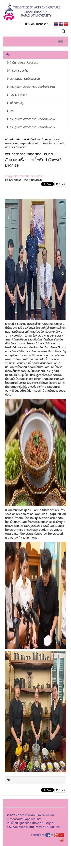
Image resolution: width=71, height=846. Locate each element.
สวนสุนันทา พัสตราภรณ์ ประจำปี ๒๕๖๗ (32, 119)
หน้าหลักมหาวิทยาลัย (36, 24)
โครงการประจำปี (19, 71)
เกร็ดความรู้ (16, 103)
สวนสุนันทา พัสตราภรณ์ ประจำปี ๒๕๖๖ (32, 127)
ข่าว (8, 55)
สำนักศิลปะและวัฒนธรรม (23, 63)
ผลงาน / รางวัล (18, 95)
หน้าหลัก (9, 139)
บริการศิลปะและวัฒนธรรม (24, 79)
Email (61, 184)
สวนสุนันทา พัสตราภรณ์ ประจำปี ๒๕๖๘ (32, 87)
